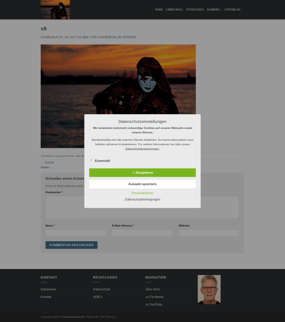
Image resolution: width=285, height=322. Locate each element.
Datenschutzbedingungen (142, 199)
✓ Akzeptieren (142, 172)
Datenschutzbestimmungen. (142, 148)
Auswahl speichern (142, 184)
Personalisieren (142, 192)
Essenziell (102, 160)
